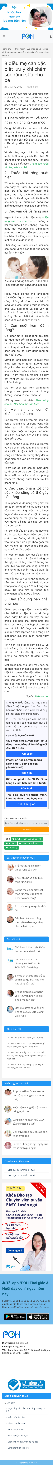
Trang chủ (6, 49)
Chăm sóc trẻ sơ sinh (31, 843)
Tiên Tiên (18, 87)
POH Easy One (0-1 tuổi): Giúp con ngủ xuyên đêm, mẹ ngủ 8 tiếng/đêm (26, 1045)
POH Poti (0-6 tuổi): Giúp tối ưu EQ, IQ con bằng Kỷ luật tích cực (25, 1066)
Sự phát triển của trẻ (18, 1447)
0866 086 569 (21, 1343)
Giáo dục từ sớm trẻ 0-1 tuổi (21, 1169)
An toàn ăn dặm (15, 1429)
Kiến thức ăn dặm (16, 1417)
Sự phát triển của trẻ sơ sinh (28, 839)
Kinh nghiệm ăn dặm (17, 1435)
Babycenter (42, 696)
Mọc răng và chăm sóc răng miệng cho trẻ (26, 1410)
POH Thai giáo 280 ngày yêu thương (25, 1037)
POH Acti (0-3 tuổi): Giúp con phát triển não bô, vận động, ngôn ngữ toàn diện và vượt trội (26, 1055)
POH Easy (27, 753)
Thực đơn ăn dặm (16, 1423)
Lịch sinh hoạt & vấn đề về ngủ (22, 1441)
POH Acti (26, 773)
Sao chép (23, 828)
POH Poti (26, 788)
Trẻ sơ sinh (20, 49)
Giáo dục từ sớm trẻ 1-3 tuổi (21, 1175)
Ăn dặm (11, 843)
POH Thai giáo (26, 804)
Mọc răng (12, 847)
